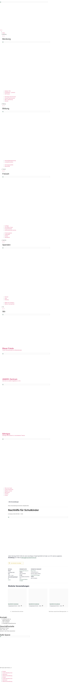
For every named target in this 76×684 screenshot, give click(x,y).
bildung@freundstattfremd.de (28, 557)
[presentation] (17, 595)
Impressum (4, 674)
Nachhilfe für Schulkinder (13, 604)
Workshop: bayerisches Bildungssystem (58, 611)
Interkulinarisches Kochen (17, 611)
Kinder (9, 579)
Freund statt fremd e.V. (23, 570)
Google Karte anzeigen (35, 575)
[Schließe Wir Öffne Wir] (3, 308)
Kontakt (4, 671)
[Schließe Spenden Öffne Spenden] (3, 241)
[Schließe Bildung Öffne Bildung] (3, 105)
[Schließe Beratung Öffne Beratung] (3, 36)
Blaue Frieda (33, 570)
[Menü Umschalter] (1, 30)
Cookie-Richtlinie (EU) (7, 672)
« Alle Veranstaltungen (13, 501)
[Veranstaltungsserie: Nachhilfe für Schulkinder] (21, 605)
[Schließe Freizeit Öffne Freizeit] (3, 170)
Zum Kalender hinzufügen (16, 563)
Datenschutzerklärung (7, 675)
